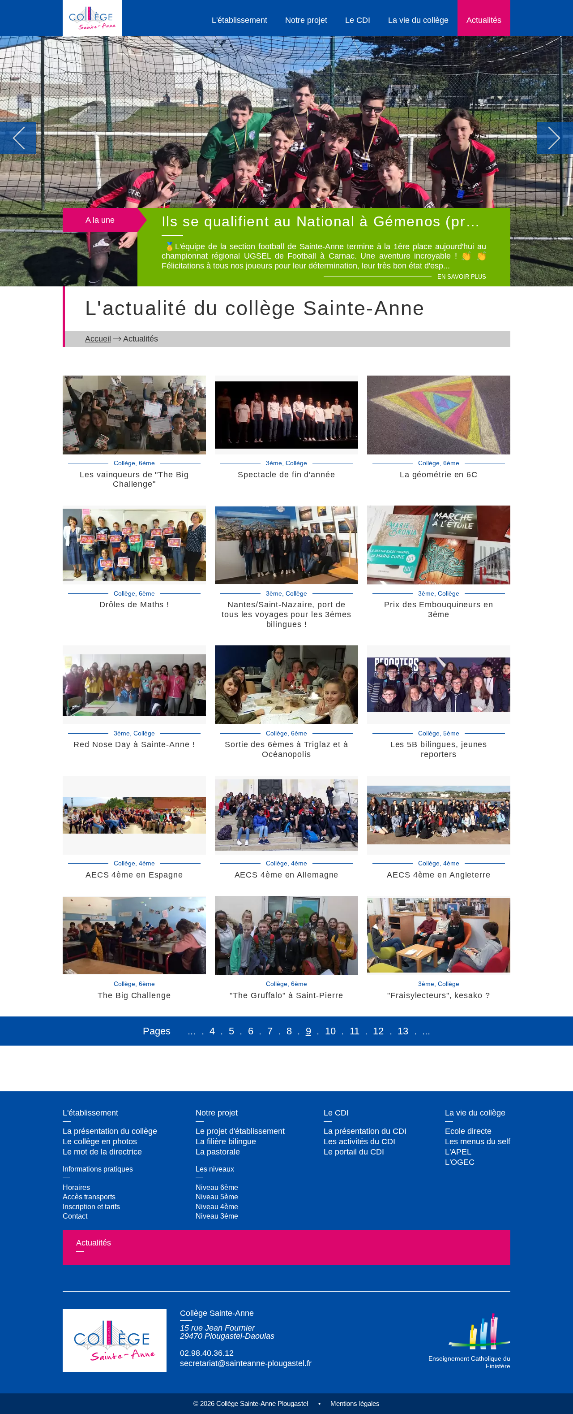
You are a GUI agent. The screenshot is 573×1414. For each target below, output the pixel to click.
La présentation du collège (110, 1131)
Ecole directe (468, 1131)
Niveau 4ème (217, 1206)
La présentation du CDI (365, 1131)
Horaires (76, 1187)
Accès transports (89, 1197)
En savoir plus (461, 277)
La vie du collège (418, 20)
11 (354, 1031)
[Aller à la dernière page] (426, 1031)
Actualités (483, 20)
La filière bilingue (226, 1141)
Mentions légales (355, 1403)
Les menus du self (477, 1141)
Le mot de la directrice (102, 1151)
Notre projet (306, 20)
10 (330, 1031)
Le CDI (357, 20)
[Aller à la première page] (192, 1031)
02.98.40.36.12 (207, 1353)
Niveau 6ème (217, 1187)
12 (378, 1031)
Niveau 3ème (217, 1216)
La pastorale (218, 1151)
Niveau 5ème (217, 1197)
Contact (75, 1216)
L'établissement (239, 20)
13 (403, 1031)
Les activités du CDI (359, 1141)
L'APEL (458, 1151)
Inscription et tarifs (91, 1206)
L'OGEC (460, 1162)
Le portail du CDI (354, 1151)
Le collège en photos (100, 1141)
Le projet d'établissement (240, 1131)
